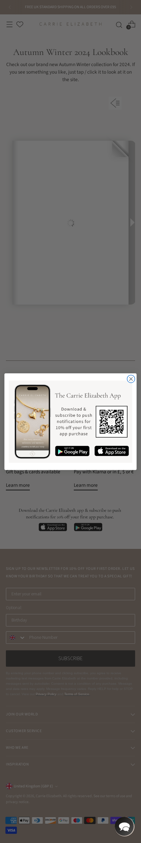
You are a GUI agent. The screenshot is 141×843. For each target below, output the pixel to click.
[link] (70, 421)
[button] (124, 826)
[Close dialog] (131, 379)
